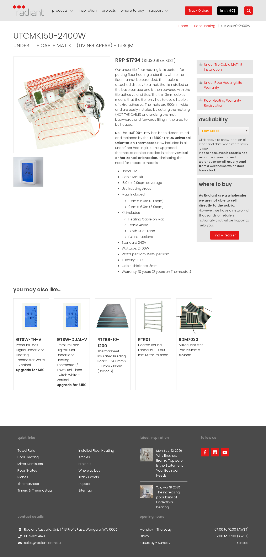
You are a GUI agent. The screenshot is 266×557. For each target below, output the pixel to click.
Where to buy (89, 470)
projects (109, 10)
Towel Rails (26, 450)
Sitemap (85, 490)
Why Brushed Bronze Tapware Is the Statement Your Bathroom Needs (169, 465)
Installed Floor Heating (96, 450)
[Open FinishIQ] (227, 10)
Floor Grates (27, 470)
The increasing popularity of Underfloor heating (168, 500)
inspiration (88, 10)
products (60, 10)
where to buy (132, 10)
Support (85, 483)
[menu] (223, 131)
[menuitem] (224, 131)
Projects (85, 463)
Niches (22, 477)
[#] (205, 452)
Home (183, 25)
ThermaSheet (28, 483)
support (156, 10)
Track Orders (198, 10)
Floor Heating (204, 25)
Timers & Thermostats (35, 490)
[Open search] (248, 10)
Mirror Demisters (30, 463)
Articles (84, 457)
